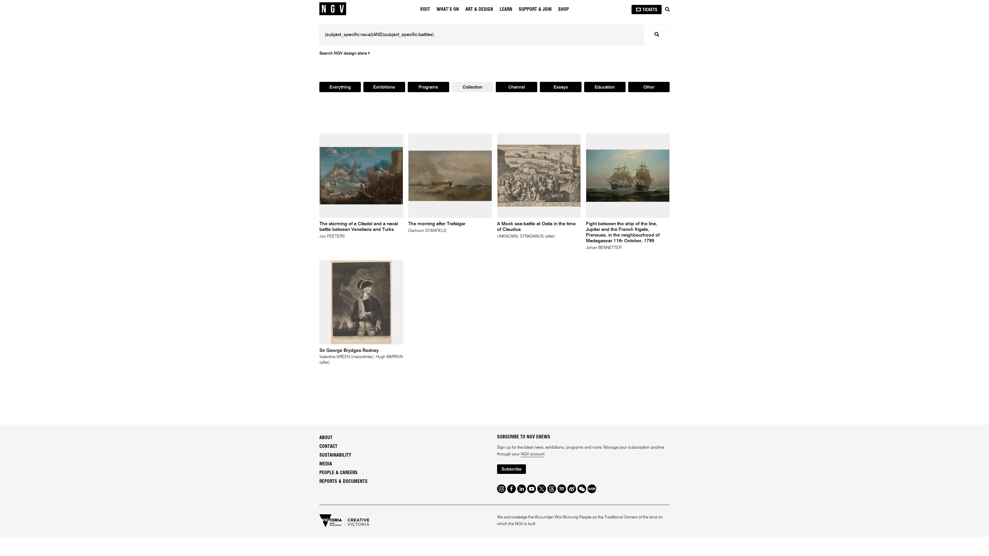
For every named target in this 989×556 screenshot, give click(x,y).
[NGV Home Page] (332, 9)
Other (648, 87)
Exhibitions (384, 87)
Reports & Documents (343, 481)
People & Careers (338, 473)
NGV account (532, 454)
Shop (563, 9)
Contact (328, 446)
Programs (428, 87)
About (325, 438)
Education (605, 87)
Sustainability (335, 455)
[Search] (667, 9)
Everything (340, 87)
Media (325, 464)
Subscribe (511, 469)
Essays (560, 87)
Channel (516, 87)
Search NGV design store (343, 53)
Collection (472, 87)
